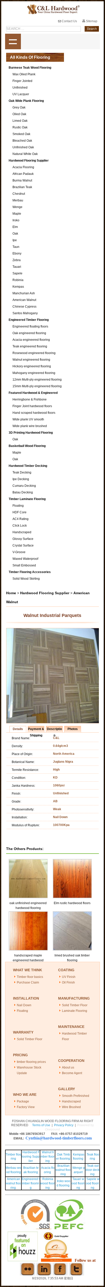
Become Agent (72, 1073)
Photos (73, 729)
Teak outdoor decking (92, 1170)
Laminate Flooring (74, 1011)
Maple (16, 213)
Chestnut (18, 194)
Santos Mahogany (25, 313)
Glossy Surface (22, 539)
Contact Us (69, 21)
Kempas (18, 286)
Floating (18, 505)
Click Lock (19, 525)
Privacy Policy (63, 1125)
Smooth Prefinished (75, 1096)
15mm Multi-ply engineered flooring (37, 386)
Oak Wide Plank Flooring (26, 101)
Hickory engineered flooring (31, 366)
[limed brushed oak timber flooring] (72, 913)
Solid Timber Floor (74, 1005)
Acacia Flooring (23, 167)
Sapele (17, 273)
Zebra (16, 260)
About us (68, 1067)
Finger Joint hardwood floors (32, 406)
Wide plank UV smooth (28, 419)
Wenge (17, 207)
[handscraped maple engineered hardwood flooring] (28, 913)
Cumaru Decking (24, 486)
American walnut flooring (13, 1183)
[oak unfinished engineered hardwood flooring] (28, 861)
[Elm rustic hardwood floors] (72, 861)
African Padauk (23, 174)
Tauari (16, 267)
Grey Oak (18, 107)
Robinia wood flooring (47, 1183)
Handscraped (21, 532)
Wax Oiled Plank (23, 74)
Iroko (15, 220)
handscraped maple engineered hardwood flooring (28, 960)
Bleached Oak (22, 140)
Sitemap (91, 21)
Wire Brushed (71, 1107)
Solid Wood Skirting (26, 578)
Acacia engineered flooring (31, 340)
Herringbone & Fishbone (29, 399)
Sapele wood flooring (92, 1183)
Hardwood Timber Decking (28, 466)
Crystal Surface (23, 545)
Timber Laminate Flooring (27, 499)
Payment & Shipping (36, 729)
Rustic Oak (20, 127)
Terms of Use (41, 1125)
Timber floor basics (30, 977)
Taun (15, 247)
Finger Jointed (22, 81)
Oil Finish (68, 982)
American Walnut (24, 300)
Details (18, 729)
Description (54, 729)
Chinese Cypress (24, 306)
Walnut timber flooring (48, 1156)
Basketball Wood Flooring (27, 446)
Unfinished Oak (23, 147)
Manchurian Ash (23, 293)
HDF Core (19, 512)
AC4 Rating (20, 519)
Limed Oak (20, 121)
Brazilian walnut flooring (63, 1170)
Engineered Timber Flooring (29, 320)
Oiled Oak (19, 114)
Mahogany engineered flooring (33, 373)
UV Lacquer (20, 94)
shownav (13, 42)
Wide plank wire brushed (29, 426)
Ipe (14, 240)
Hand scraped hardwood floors (33, 413)
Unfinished (20, 87)
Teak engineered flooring (29, 346)
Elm (15, 227)
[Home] (52, 9)
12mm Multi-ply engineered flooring (37, 379)
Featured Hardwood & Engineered (33, 393)
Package (23, 1101)
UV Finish (68, 977)
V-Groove (18, 552)
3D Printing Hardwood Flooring (31, 432)
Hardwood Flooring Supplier (29, 160)
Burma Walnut (22, 180)
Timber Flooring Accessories (30, 572)
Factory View (26, 1107)
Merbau (17, 200)
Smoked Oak (21, 134)
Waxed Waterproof (25, 559)
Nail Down (24, 1005)
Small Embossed (24, 565)
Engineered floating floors (30, 326)
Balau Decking (22, 492)
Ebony (16, 253)
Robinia (17, 280)
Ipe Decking (20, 479)
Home (11, 593)
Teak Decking (21, 472)
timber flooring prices (31, 1062)
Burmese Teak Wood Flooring (30, 67)
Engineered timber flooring (31, 1183)
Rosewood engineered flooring (34, 353)
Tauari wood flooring (78, 1183)
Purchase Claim (28, 982)
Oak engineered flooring (29, 333)
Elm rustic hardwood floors (72, 903)
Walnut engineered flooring (31, 359)
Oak (15, 233)
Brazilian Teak (22, 187)
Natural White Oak (25, 154)
